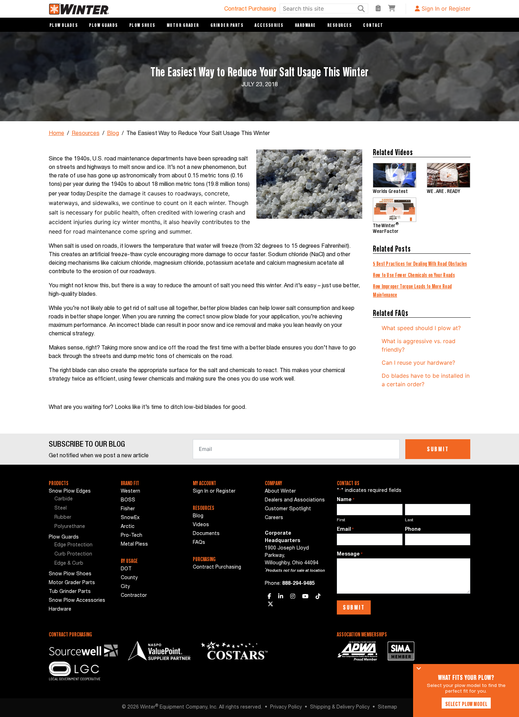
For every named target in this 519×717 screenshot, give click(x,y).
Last (409, 520)
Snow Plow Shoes (70, 574)
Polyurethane (69, 526)
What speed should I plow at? (421, 327)
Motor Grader (183, 25)
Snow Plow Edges (70, 491)
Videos (201, 525)
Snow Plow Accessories (77, 600)
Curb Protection (73, 554)
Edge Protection (73, 545)
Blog (113, 134)
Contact (373, 25)
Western (130, 491)
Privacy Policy (286, 707)
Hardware (305, 25)
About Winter (280, 491)
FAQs (199, 542)
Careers (274, 518)
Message (350, 554)
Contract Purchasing (250, 9)
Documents (206, 533)
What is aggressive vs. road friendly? (418, 345)
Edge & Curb (68, 563)
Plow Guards (103, 25)
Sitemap (387, 707)
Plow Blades (63, 25)
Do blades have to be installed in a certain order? (426, 380)
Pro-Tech (131, 535)
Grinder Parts (227, 25)
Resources (339, 25)
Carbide (63, 499)
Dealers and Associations (295, 500)
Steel (60, 508)
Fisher (128, 509)
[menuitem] (79, 499)
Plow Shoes (142, 25)
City (125, 586)
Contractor (134, 595)
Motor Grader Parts (72, 583)
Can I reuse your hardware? (418, 362)
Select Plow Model (466, 703)
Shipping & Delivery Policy (340, 707)
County (129, 578)
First (341, 520)
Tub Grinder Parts (70, 591)
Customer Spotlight (288, 509)
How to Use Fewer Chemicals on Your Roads (414, 274)
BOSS (128, 500)
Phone (413, 529)
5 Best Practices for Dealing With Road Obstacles (420, 263)
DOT (126, 569)
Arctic (128, 526)
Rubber (62, 517)
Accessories (269, 25)
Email (345, 529)
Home (56, 134)
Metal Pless (134, 544)
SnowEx (130, 518)
